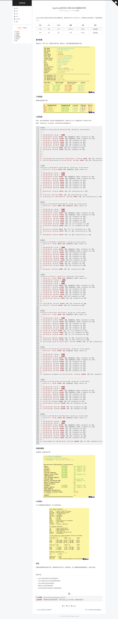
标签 (17, 11)
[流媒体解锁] (101, 448)
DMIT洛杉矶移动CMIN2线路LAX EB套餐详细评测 (49, 588)
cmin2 (68, 605)
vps (64, 605)
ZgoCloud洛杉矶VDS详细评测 (44, 609)
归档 (17, 16)
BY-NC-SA (66, 599)
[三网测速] (101, 97)
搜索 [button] (17, 21)
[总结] (101, 563)
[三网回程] (101, 117)
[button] (22, 42)
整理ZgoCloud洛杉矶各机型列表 (45, 585)
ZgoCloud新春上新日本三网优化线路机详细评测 (49, 580)
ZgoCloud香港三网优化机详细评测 (46, 583)
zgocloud (74, 605)
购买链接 (95, 29)
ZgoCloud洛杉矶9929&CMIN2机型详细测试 (48, 578)
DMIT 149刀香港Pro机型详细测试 (93, 609)
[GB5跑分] (101, 501)
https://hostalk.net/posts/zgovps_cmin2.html (54, 597)
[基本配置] (101, 40)
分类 (17, 13)
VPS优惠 (18, 19)
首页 (17, 8)
